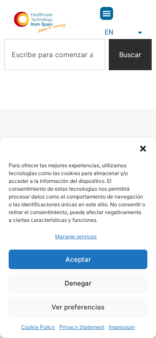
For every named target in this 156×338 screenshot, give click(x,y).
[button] (143, 148)
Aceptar (78, 259)
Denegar (78, 283)
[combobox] (54, 54)
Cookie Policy (38, 327)
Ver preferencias (78, 307)
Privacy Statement (81, 327)
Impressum (122, 327)
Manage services (76, 236)
